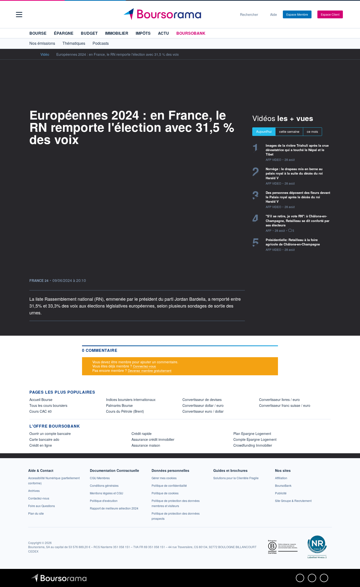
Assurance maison (146, 445)
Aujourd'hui (264, 131)
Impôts (143, 33)
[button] (19, 14)
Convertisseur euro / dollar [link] (203, 411)
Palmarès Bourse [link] (119, 405)
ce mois (312, 131)
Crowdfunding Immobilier (252, 445)
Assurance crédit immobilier (153, 439)
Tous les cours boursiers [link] (48, 405)
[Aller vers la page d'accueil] (178, 14)
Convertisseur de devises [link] (202, 399)
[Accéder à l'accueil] (31, 54)
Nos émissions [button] (42, 43)
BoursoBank (190, 33)
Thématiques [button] (73, 43)
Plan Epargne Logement (252, 433)
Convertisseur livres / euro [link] (279, 399)
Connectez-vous (144, 366)
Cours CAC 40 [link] (40, 411)
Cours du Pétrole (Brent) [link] (125, 411)
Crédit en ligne (40, 445)
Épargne (63, 33)
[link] (34, 490)
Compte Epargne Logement (254, 439)
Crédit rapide (142, 433)
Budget (89, 33)
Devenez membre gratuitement (149, 370)
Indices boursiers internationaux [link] (131, 399)
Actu (163, 33)
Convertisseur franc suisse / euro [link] (284, 405)
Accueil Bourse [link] (40, 399)
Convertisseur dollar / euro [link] (203, 405)
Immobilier (116, 33)
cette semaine (289, 131)
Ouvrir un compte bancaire (50, 433)
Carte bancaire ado (44, 439)
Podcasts (101, 43)
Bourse (38, 33)
